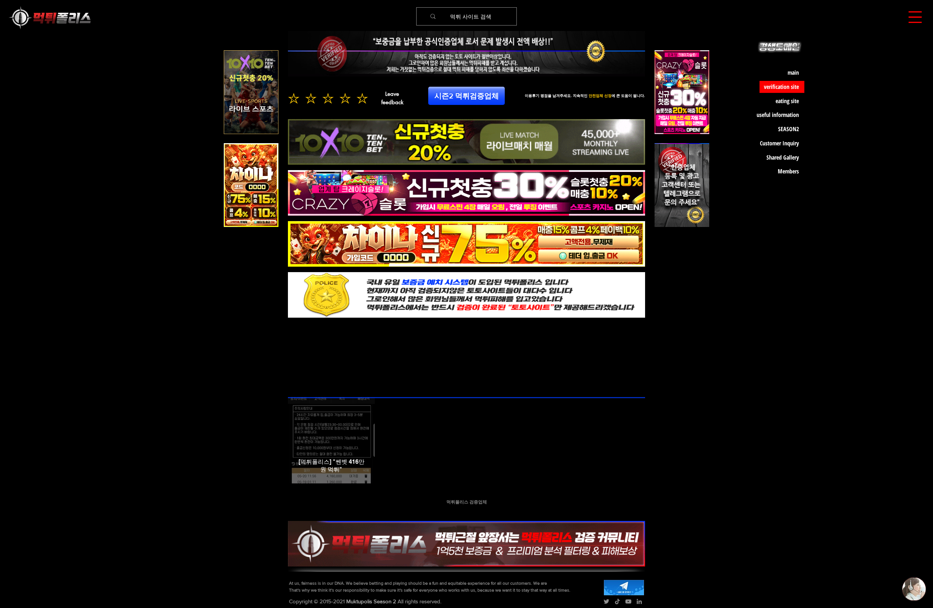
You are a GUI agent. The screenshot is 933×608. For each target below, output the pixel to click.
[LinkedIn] (639, 601)
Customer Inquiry (779, 143)
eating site (787, 101)
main (793, 72)
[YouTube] (628, 601)
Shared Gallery (782, 157)
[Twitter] (606, 601)
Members (788, 171)
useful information (779, 115)
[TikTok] (617, 601)
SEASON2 (788, 129)
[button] (915, 17)
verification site (781, 87)
